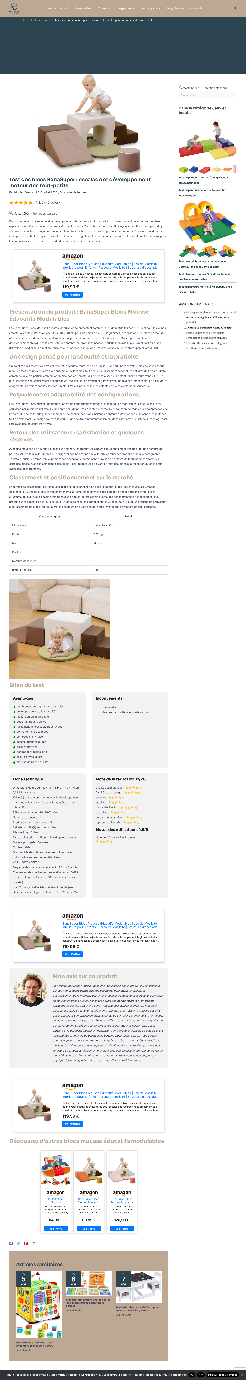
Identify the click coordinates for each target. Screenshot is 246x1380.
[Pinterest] (26, 1243)
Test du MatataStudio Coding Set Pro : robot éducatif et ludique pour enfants (88, 1302)
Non (201, 1374)
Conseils (196, 8)
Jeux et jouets (150, 8)
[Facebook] (11, 1243)
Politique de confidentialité (222, 1374)
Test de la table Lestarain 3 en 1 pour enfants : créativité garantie (137, 1309)
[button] (235, 8)
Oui (192, 1374)
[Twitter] (18, 1243)
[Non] (241, 1375)
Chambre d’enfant (56, 8)
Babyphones (175, 8)
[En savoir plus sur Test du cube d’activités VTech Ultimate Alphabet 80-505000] (39, 1304)
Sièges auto (125, 8)
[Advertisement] (123, 47)
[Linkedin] (33, 1243)
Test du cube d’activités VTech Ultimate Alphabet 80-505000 (35, 1344)
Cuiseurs (104, 8)
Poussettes (83, 8)
